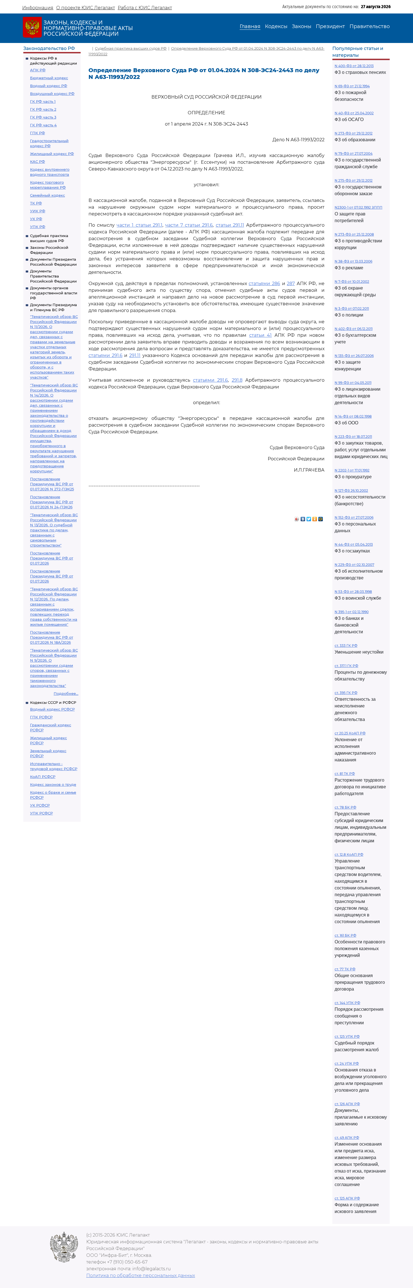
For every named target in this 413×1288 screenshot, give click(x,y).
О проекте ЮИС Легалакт (85, 7)
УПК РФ (37, 226)
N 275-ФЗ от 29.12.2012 (354, 180)
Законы (301, 26)
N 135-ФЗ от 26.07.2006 (354, 356)
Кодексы (276, 26)
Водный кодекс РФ (48, 85)
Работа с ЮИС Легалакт (145, 7)
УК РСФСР (40, 805)
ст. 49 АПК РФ (347, 1137)
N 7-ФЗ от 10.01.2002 (352, 281)
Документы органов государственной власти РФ (53, 293)
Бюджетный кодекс (49, 78)
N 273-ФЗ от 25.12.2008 (354, 234)
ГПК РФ (37, 133)
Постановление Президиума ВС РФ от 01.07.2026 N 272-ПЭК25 (52, 484)
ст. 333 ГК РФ (346, 645)
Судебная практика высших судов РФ (131, 48)
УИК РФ (37, 211)
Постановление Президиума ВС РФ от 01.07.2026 (51, 558)
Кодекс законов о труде (53, 784)
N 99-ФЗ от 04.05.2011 (353, 383)
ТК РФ (36, 203)
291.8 (237, 380)
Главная (250, 26)
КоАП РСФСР (42, 776)
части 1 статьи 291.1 (139, 225)
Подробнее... (66, 693)
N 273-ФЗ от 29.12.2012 (354, 133)
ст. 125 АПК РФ (347, 1198)
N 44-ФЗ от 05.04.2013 (354, 544)
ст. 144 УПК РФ (347, 1003)
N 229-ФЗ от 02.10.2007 (354, 565)
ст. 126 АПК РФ (347, 1104)
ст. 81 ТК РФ (345, 774)
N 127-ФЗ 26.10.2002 (351, 490)
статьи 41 (260, 335)
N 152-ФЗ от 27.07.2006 (354, 517)
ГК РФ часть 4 (43, 125)
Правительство (370, 26)
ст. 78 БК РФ (345, 807)
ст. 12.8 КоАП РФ (349, 854)
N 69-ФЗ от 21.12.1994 (352, 86)
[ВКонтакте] (303, 517)
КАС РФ (37, 161)
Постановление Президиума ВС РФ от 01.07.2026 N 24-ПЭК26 (51, 502)
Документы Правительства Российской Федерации (53, 276)
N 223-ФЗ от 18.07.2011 (353, 436)
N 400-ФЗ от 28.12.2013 (354, 66)
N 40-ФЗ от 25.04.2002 (354, 113)
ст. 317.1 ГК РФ (346, 666)
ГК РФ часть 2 (43, 109)
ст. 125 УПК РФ (347, 1036)
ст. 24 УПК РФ (347, 1063)
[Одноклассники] (315, 517)
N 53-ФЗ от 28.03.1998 (353, 592)
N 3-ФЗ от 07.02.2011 (352, 308)
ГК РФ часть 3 (43, 117)
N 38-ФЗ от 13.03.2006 (353, 261)
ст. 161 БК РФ (345, 935)
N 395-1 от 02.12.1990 (352, 612)
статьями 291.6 (105, 355)
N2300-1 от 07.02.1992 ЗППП (358, 207)
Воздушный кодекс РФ (52, 93)
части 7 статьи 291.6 (189, 225)
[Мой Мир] (321, 517)
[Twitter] (309, 517)
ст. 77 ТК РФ (345, 969)
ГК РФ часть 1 (43, 101)
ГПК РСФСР (41, 717)
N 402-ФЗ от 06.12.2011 (354, 329)
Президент (330, 26)
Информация (37, 7)
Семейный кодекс (47, 195)
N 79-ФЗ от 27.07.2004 (354, 153)
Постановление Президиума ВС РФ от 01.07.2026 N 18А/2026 (51, 637)
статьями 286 (264, 283)
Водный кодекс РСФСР (52, 709)
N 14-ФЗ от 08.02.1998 (353, 416)
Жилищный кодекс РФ (52, 153)
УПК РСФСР (41, 813)
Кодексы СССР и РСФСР (53, 702)
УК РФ (36, 219)
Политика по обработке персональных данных (140, 1275)
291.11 (134, 355)
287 (291, 283)
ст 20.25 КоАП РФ (350, 733)
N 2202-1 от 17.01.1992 (352, 470)
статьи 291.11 (230, 225)
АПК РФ (38, 70)
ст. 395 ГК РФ (346, 693)
